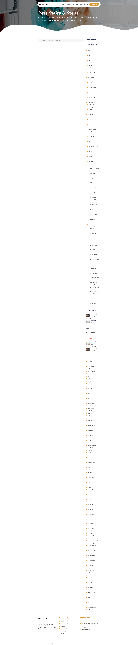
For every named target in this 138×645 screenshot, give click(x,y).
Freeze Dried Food (93, 214)
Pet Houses (92, 185)
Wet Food (92, 222)
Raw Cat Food (91, 151)
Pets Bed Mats (92, 192)
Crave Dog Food (92, 131)
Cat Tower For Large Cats (94, 72)
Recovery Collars (93, 271)
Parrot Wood (91, 112)
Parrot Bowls (91, 104)
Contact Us (94, 4)
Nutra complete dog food (94, 146)
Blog (73, 4)
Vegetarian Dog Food (93, 156)
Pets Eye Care (92, 243)
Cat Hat (90, 65)
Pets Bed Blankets (93, 187)
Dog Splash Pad (92, 94)
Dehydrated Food (93, 204)
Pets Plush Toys (93, 293)
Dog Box (90, 82)
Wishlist (62, 636)
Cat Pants (90, 67)
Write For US (82, 4)
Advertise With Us (64, 621)
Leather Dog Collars (92, 124)
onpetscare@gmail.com (86, 629)
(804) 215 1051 (85, 627)
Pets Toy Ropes (93, 303)
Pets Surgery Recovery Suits (93, 567)
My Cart (62, 633)
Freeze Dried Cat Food (93, 136)
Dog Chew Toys (92, 85)
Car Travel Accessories (94, 168)
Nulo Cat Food (91, 144)
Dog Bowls (92, 207)
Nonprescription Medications (93, 470)
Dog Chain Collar (92, 119)
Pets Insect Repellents (94, 252)
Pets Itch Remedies (93, 254)
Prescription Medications (94, 268)
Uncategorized (90, 306)
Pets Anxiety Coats (93, 230)
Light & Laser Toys (93, 282)
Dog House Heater (92, 87)
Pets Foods (91, 202)
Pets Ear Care (92, 240)
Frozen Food (92, 217)
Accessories (89, 48)
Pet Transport (91, 161)
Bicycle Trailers (93, 166)
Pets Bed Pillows (93, 194)
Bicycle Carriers (93, 163)
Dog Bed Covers (92, 80)
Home (63, 4)
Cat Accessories (90, 50)
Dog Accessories (90, 77)
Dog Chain (91, 117)
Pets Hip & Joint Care (94, 249)
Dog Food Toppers (92, 134)
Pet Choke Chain (90, 114)
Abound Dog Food (92, 129)
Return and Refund (64, 623)
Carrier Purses (92, 173)
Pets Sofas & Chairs (94, 197)
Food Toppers (92, 212)
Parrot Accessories (91, 102)
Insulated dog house (93, 99)
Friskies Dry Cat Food (93, 139)
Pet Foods (89, 126)
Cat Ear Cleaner (92, 62)
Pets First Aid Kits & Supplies (93, 535)
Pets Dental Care (93, 233)
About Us (68, 4)
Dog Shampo (91, 92)
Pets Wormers (92, 266)
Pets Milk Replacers (93, 257)
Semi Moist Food (93, 219)
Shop (77, 4)
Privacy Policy (63, 631)
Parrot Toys (91, 109)
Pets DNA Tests (93, 238)
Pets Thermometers (94, 263)
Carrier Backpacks (93, 171)
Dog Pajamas (91, 90)
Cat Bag (90, 53)
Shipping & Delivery (64, 626)
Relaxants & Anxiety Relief (92, 592)
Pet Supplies (89, 158)
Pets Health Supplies (93, 224)
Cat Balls (90, 55)
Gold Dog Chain (92, 122)
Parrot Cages (91, 107)
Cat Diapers (91, 60)
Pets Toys (90, 280)
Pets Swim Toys (93, 298)
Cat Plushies (91, 70)
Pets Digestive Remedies (95, 235)
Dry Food (91, 209)
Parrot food (91, 149)
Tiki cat (90, 154)
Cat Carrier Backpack (93, 57)
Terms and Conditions (65, 628)
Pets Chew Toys (93, 284)
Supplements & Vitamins (95, 277)
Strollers (91, 178)
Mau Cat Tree (91, 75)
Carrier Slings (92, 176)
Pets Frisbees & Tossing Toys (93, 540)
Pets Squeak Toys (93, 296)
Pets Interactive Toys (94, 291)
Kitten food (91, 141)
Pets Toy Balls (92, 301)
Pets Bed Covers (93, 189)
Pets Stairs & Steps (93, 199)
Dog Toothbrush (92, 97)
